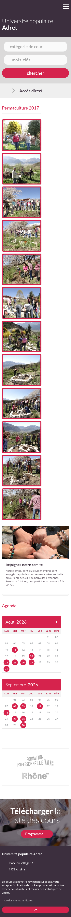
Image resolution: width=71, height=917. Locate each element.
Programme (34, 834)
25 (14, 662)
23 (23, 719)
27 (31, 662)
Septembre (22, 684)
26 (23, 662)
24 (6, 662)
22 (14, 719)
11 (14, 650)
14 (6, 712)
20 (31, 656)
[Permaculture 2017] (21, 135)
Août (16, 622)
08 (14, 706)
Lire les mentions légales (18, 900)
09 (23, 706)
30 (23, 725)
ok (35, 909)
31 (6, 669)
